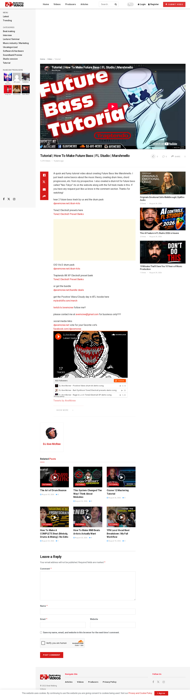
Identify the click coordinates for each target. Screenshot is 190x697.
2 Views (143, 204)
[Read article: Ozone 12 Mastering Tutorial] (121, 477)
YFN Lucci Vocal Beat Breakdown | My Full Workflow (118, 533)
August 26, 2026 (81, 501)
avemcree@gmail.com (87, 314)
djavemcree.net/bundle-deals (68, 290)
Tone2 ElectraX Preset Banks (68, 214)
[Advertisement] (18, 148)
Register (154, 4)
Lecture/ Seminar (11, 39)
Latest (6, 16)
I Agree (161, 693)
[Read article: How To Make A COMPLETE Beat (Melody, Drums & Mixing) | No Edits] (54, 517)
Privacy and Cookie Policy (140, 693)
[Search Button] (116, 4)
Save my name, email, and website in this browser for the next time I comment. (81, 632)
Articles (84, 4)
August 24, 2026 (155, 204)
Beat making (9, 31)
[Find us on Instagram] (14, 199)
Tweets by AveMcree (64, 400)
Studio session (10, 59)
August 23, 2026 (47, 541)
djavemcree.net (61, 325)
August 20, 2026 (81, 538)
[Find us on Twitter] (8, 199)
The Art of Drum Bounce (53, 490)
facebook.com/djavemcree (67, 328)
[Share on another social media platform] (44, 196)
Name (44, 605)
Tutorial (6, 63)
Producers (70, 4)
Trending (7, 20)
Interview (7, 35)
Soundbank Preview (12, 55)
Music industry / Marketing (16, 43)
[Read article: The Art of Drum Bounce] (54, 477)
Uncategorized (10, 47)
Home (46, 4)
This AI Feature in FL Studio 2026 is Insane (159, 233)
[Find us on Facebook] (3, 199)
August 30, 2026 (47, 494)
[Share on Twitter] (44, 182)
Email (44, 619)
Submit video (175, 4)
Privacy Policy (109, 682)
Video (49, 59)
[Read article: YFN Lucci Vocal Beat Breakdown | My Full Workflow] (121, 517)
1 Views (143, 273)
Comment (46, 568)
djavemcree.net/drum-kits (66, 203)
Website (94, 619)
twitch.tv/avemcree (63, 307)
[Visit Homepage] (19, 4)
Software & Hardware (13, 51)
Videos (57, 4)
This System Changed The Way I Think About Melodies (87, 493)
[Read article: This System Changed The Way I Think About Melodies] (87, 477)
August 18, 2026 (114, 541)
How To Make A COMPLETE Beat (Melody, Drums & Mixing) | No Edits (54, 533)
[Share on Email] (44, 189)
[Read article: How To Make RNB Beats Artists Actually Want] (87, 517)
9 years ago (59, 161)
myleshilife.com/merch (65, 300)
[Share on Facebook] (44, 175)
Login (143, 4)
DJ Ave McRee (52, 443)
